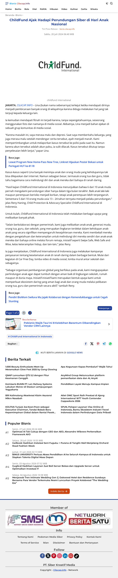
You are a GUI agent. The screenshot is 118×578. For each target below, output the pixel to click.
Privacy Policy (74, 536)
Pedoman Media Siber (50, 536)
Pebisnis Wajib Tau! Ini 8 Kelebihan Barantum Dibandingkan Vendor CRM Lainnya (62, 324)
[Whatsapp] (110, 344)
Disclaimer (59, 542)
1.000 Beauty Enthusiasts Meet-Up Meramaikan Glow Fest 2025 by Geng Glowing (31, 368)
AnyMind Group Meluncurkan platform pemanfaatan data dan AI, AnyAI (83, 376)
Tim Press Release (50, 29)
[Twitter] (92, 344)
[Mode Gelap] (107, 3)
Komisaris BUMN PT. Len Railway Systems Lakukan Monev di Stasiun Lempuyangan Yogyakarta (28, 387)
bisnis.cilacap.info (67, 29)
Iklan (46, 542)
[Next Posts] (109, 324)
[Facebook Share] (85, 344)
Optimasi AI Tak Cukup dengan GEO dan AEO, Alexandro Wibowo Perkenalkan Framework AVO (56, 433)
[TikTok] (76, 556)
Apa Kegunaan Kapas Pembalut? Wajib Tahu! (86, 366)
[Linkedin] (65, 556)
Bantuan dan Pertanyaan (83, 542)
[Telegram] (104, 344)
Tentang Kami (25, 536)
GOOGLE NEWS (75, 352)
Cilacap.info (59, 570)
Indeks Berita (58, 491)
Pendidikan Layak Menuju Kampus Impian (85, 384)
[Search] (111, 3)
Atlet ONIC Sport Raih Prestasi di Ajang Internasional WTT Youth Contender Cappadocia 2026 (82, 398)
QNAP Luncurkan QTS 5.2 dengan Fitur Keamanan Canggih (27, 376)
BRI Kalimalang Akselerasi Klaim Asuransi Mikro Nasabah (28, 397)
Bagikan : (12, 343)
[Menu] (7, 3)
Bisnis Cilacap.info (20, 3)
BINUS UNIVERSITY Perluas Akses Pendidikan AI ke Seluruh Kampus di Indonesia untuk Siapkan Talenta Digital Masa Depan (61, 456)
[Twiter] (48, 556)
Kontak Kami (94, 536)
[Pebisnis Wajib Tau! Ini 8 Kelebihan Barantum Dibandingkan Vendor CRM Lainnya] (13, 323)
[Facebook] (42, 556)
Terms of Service (30, 542)
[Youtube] (70, 556)
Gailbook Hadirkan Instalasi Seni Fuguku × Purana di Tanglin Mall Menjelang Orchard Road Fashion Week (60, 444)
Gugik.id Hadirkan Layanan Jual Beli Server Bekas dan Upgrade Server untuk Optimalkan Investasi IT (55, 467)
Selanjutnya (104, 308)
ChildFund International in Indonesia (31, 336)
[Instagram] (59, 556)
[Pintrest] (98, 344)
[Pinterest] (53, 556)
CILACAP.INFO (25, 105)
